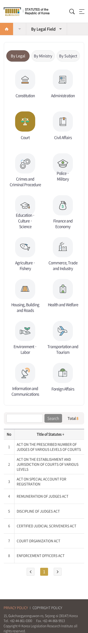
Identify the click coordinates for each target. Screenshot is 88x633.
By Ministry (43, 55)
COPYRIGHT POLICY (47, 607)
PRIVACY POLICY (16, 607)
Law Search (19, 29)
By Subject (68, 55)
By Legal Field (43, 29)
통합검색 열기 (71, 11)
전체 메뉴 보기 (81, 11)
